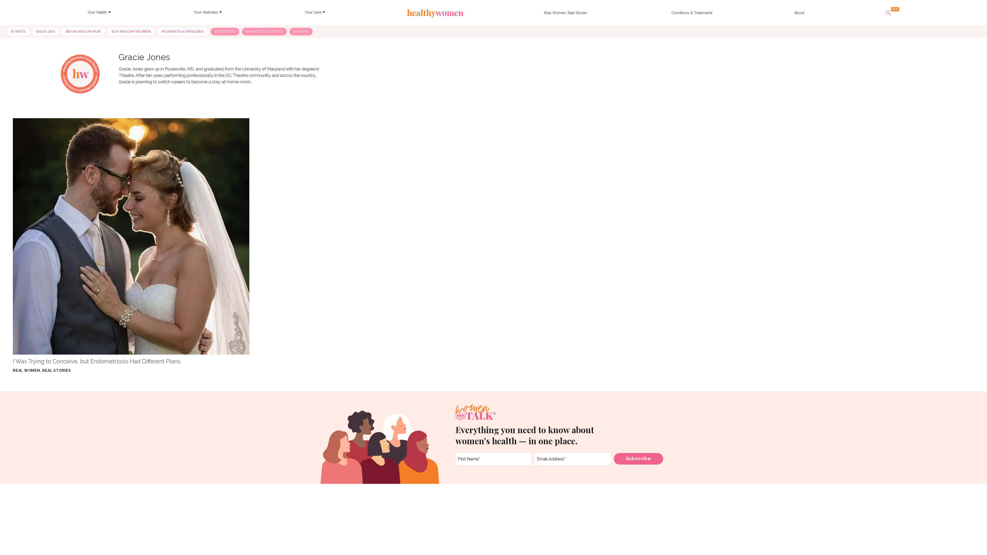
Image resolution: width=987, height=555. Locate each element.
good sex (45, 31)
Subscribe (225, 31)
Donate (301, 31)
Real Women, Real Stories (565, 13)
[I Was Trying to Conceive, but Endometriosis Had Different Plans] (131, 236)
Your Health (97, 12)
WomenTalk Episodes (182, 31)
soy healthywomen (131, 31)
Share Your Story (264, 31)
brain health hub (83, 31)
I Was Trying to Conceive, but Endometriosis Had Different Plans (96, 361)
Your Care (313, 12)
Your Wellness (206, 12)
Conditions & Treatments (691, 13)
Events (18, 31)
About (799, 13)
